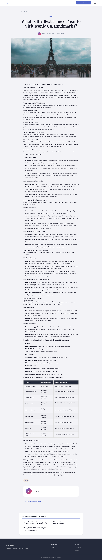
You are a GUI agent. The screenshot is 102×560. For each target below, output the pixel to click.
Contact (77, 550)
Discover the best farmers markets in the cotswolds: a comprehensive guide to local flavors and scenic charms (34, 528)
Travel (27, 11)
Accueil (23, 11)
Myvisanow (10, 545)
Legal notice (78, 547)
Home (52, 547)
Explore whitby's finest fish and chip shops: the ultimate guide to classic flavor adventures (35, 522)
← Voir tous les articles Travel (32, 501)
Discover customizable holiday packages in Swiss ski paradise (65, 522)
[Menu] (94, 3)
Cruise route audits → (84, 3)
